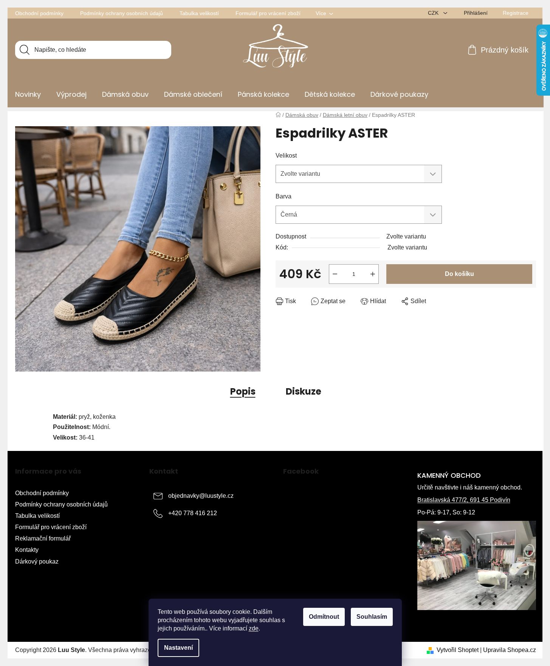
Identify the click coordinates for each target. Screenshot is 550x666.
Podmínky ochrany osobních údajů (121, 13)
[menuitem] (28, 94)
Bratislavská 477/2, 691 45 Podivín (463, 500)
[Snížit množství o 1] (335, 274)
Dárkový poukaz (37, 561)
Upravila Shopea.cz (509, 650)
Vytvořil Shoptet (458, 650)
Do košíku (459, 274)
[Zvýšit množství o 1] (372, 274)
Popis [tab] (243, 391)
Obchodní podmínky (39, 13)
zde (254, 628)
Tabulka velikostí (199, 13)
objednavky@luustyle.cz (201, 496)
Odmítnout (324, 616)
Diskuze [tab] (303, 391)
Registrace (515, 13)
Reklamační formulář (43, 538)
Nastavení (178, 647)
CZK (434, 13)
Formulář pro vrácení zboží (268, 13)
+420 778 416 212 (192, 513)
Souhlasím (371, 616)
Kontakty (27, 550)
